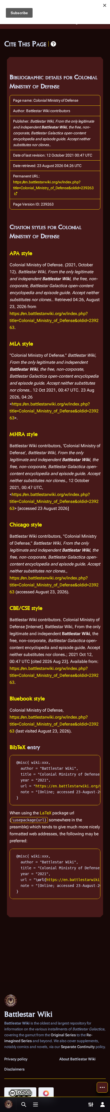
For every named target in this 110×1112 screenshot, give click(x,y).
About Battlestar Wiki (77, 1059)
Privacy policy (16, 1059)
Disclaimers (14, 1069)
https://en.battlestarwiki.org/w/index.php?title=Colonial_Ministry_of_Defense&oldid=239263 (53, 185)
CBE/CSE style (26, 608)
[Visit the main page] (8, 1104)
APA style (21, 253)
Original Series (63, 1035)
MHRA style (24, 434)
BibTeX (18, 747)
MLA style (21, 343)
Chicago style (26, 524)
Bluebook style (27, 698)
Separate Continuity (78, 1047)
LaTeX (45, 812)
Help (53, 44)
